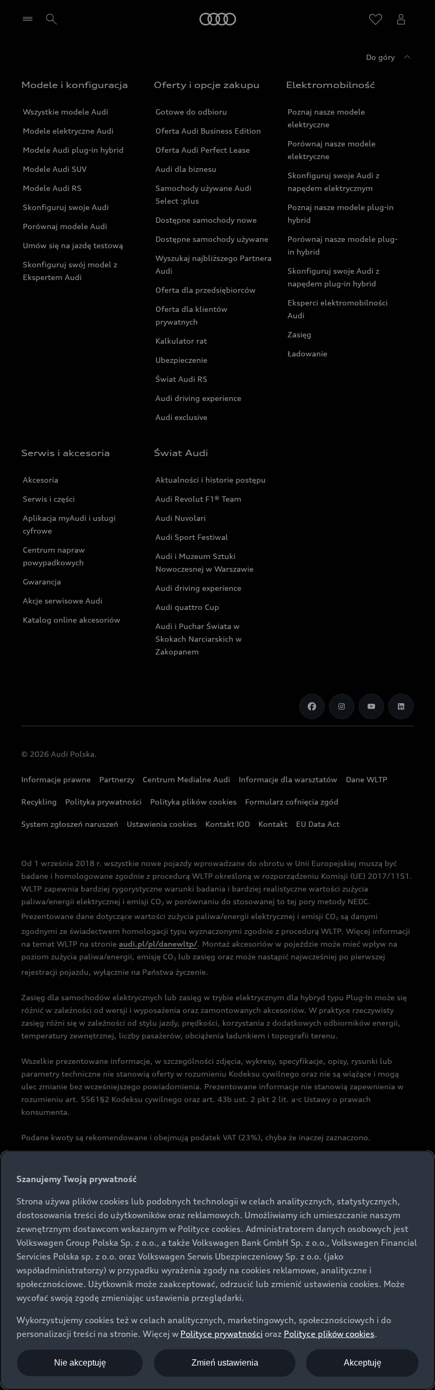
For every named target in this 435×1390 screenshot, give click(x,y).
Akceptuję (362, 1362)
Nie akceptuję (80, 1362)
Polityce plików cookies (329, 1333)
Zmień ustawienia (225, 1362)
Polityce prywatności (221, 1333)
